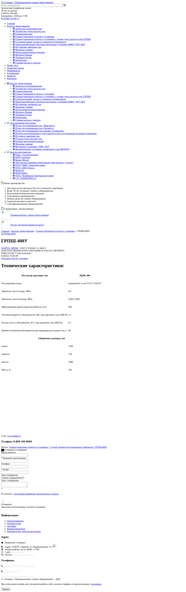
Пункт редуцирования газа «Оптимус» (34, 128)
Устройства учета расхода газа (30, 31)
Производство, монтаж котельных (24, 531)
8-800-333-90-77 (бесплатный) (19, 566)
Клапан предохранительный (29, 141)
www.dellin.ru (13, 436)
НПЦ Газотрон (22, 157)
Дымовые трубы (23, 57)
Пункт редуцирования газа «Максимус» (35, 125)
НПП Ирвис (21, 173)
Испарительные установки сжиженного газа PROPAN (42, 149)
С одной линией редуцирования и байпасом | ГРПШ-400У (78, 447)
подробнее (96, 584)
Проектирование (15, 521)
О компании (13, 73)
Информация (13, 70)
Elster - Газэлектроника (26, 154)
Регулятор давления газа (27, 136)
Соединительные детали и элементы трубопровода (40, 42)
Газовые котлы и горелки (28, 63)
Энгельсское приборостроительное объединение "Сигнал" (44, 162)
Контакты (12, 78)
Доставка (11, 526)
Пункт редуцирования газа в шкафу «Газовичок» (39, 131)
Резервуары (21, 60)
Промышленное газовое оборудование (30, 215)
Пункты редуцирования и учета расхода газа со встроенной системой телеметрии (56, 133)
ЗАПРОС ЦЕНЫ (9, 248)
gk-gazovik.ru (17, 552)
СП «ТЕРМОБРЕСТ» (26, 178)
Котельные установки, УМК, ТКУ (32, 146)
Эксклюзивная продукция (22, 123)
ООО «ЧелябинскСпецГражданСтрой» (34, 175)
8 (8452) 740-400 (12, 571)
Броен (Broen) (22, 160)
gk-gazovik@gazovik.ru (23, 554)
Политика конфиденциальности (17, 576)
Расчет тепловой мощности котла (27, 225)
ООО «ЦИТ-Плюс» (25, 168)
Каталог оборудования (18, 26)
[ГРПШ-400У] (8, 233)
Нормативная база (16, 529)
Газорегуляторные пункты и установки (34, 36)
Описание (6, 258)
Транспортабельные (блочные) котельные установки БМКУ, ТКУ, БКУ (50, 44)
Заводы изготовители (20, 152)
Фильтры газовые (24, 49)
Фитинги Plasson (23, 55)
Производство (14, 523)
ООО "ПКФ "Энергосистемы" (30, 165)
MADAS (19, 170)
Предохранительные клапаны (30, 52)
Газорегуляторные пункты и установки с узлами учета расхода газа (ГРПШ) (53, 39)
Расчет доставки (20, 258)
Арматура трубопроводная (28, 28)
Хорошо (5, 589)
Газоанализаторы (23, 34)
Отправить (6, 504)
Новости (11, 76)
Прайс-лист (12, 65)
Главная (11, 23)
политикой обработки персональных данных (36, 494)
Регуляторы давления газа (28, 47)
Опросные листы (15, 68)
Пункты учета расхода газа (28, 138)
